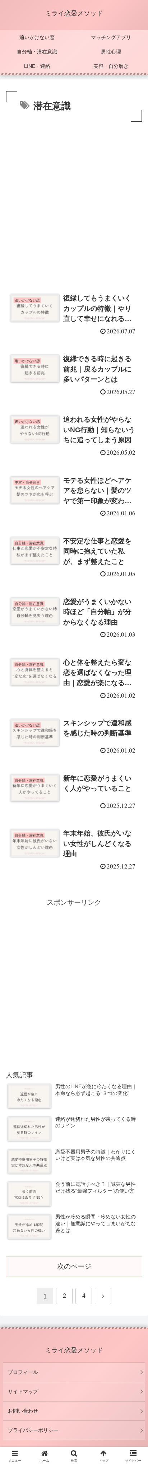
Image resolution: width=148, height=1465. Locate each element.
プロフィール (23, 1372)
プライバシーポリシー (33, 1430)
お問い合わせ (23, 1411)
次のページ (74, 1266)
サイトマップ (23, 1391)
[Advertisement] (74, 201)
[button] (133, 1133)
